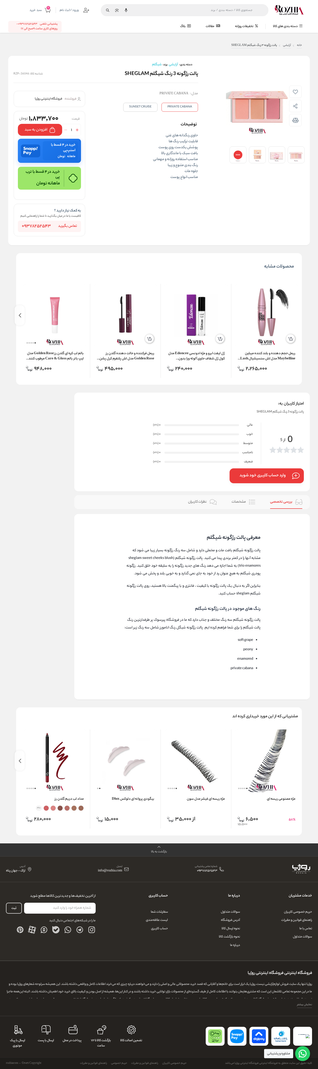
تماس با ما (305, 928)
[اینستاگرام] (92, 930)
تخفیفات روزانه (244, 26)
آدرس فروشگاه (230, 920)
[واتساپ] (68, 930)
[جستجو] (108, 10)
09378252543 (36, 226)
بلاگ (183, 26)
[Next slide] (20, 315)
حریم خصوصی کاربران (298, 912)
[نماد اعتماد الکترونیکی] (302, 1036)
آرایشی (287, 45)
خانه (299, 45)
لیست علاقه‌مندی (157, 920)
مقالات (210, 26)
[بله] (56, 930)
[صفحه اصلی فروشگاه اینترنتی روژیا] (301, 869)
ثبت (13, 908)
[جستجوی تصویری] (117, 10)
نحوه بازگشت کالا (229, 936)
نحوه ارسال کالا (231, 928)
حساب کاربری (159, 928)
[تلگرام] (80, 930)
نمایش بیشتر (304, 1004)
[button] (35, 343)
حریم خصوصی (119, 1063)
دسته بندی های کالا (285, 26)
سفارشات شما (159, 912)
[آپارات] (32, 930)
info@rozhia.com (110, 871)
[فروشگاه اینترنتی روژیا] (289, 10)
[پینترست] (20, 930)
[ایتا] (44, 930)
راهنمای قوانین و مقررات (296, 920)
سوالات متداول (302, 936)
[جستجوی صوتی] (126, 10)
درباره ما (235, 945)
